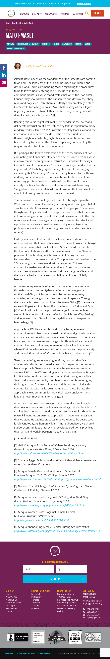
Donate (98, 13)
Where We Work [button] (51, 14)
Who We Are (11, 597)
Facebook (35, 594)
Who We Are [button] (24, 14)
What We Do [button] (37, 14)
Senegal (78, 44)
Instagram (36, 597)
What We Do (11, 599)
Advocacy (10, 44)
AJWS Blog (36, 605)
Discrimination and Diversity (28, 44)
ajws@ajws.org (94, 617)
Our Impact (11, 605)
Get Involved (11, 608)
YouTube (35, 602)
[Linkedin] (3, 75)
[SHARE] (3, 68)
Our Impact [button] (65, 14)
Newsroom (9, 653)
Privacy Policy (44, 653)
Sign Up (55, 579)
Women (87, 44)
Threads (35, 599)
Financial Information (26, 653)
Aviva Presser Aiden (43, 66)
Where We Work (13, 602)
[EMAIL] (3, 83)
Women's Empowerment (15, 48)
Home (8, 594)
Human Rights (67, 44)
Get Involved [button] (78, 14)
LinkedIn (35, 608)
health (56, 44)
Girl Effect (46, 44)
